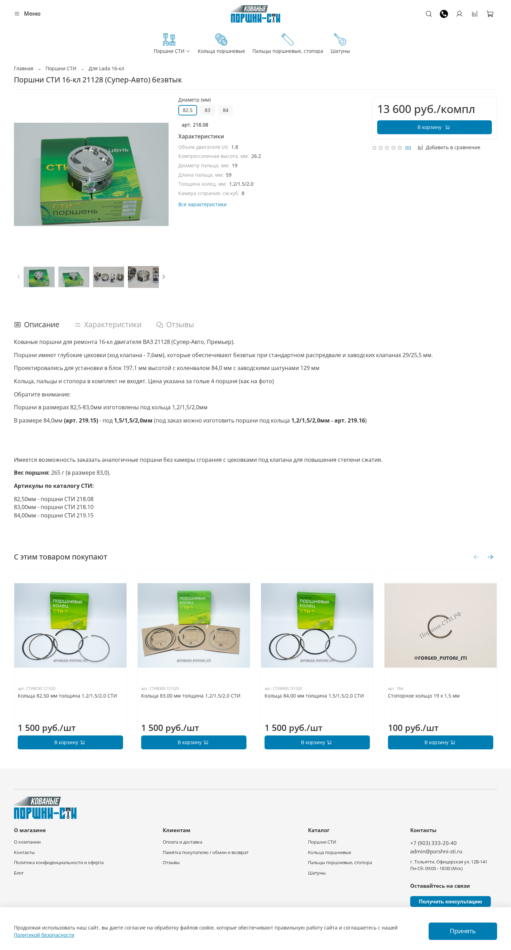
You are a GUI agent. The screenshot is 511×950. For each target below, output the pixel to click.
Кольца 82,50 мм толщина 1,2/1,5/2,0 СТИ (67, 695)
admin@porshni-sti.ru (436, 851)
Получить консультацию (450, 901)
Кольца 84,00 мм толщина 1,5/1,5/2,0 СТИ (314, 695)
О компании (27, 842)
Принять (463, 931)
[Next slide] (159, 174)
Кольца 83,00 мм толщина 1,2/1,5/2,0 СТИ (191, 695)
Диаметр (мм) (194, 100)
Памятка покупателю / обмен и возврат (206, 852)
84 (225, 110)
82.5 (188, 110)
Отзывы (171, 863)
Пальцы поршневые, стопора (287, 51)
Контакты (24, 852)
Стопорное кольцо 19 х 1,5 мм (424, 695)
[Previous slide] (23, 174)
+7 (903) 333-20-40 (433, 843)
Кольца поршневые (221, 51)
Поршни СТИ (169, 51)
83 (207, 110)
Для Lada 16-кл (106, 68)
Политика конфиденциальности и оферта (59, 863)
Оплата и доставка (182, 842)
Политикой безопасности (44, 935)
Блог (19, 873)
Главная (23, 68)
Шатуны (340, 51)
